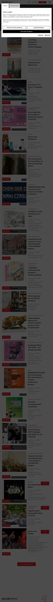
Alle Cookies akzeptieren (27, 31)
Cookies (5, 5)
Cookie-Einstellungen (38, 27)
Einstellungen (15, 5)
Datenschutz (47, 35)
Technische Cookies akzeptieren (14, 27)
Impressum (40, 35)
